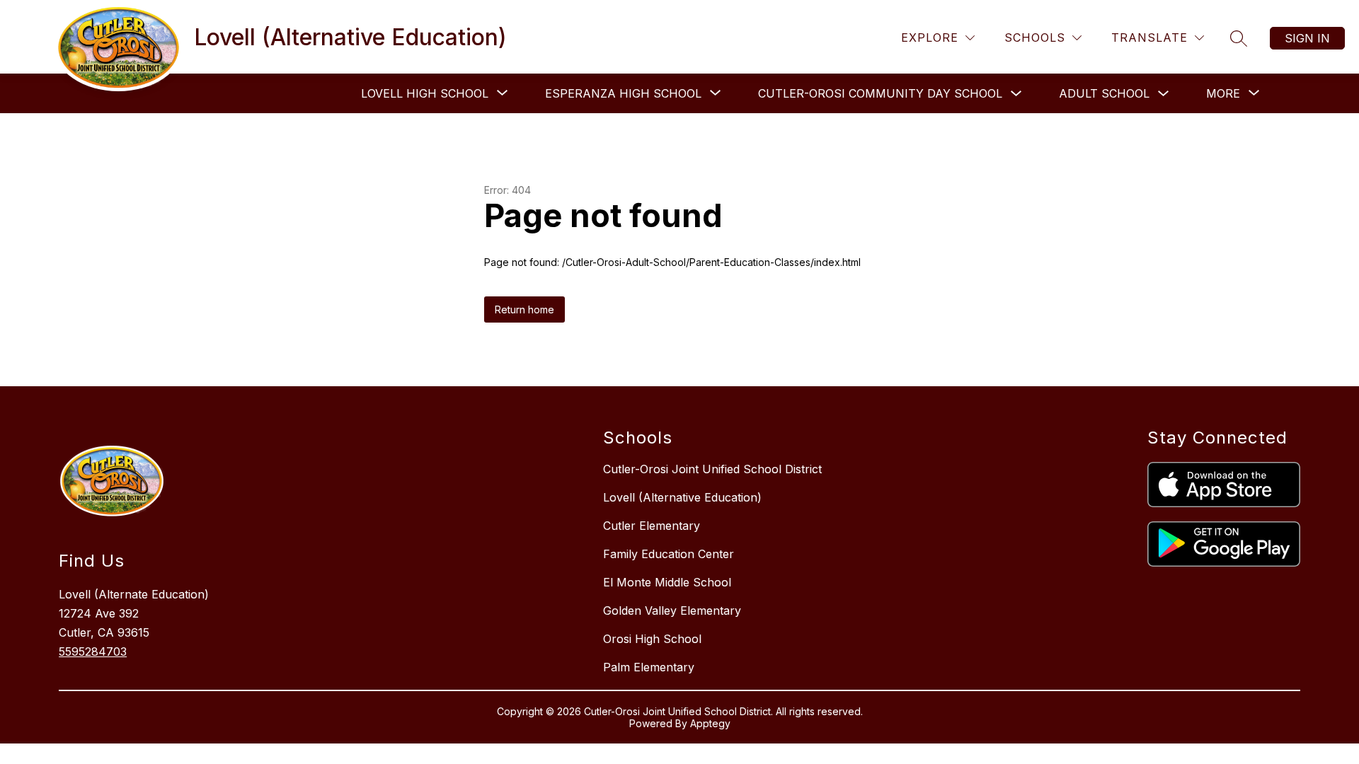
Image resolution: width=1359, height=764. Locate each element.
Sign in (1307, 38)
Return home (524, 309)
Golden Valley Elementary (672, 610)
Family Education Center (668, 554)
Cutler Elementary (651, 526)
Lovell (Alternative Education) (682, 497)
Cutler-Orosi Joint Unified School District (712, 469)
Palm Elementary (648, 667)
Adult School (1104, 93)
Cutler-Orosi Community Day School (880, 93)
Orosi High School (652, 639)
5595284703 (93, 651)
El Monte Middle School (667, 582)
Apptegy (710, 723)
